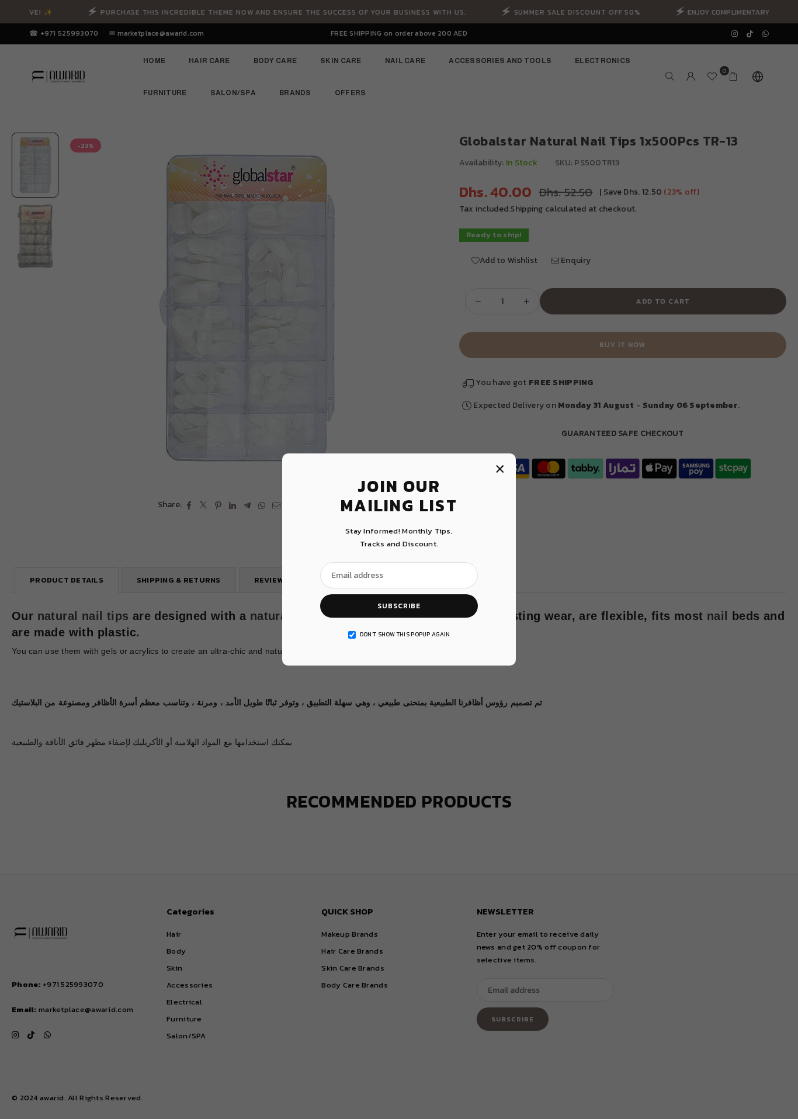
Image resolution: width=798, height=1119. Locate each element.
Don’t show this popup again (405, 634)
